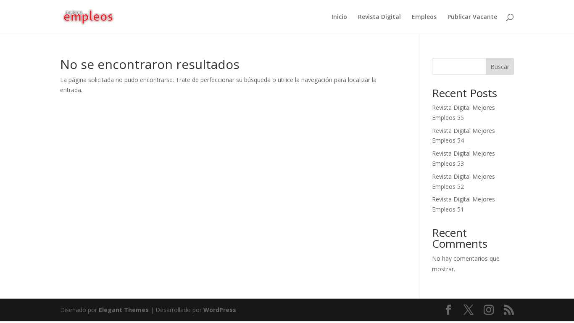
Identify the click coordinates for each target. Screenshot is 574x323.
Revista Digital (379, 17)
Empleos (424, 17)
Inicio (339, 17)
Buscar (499, 67)
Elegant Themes (124, 310)
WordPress (219, 310)
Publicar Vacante (472, 17)
